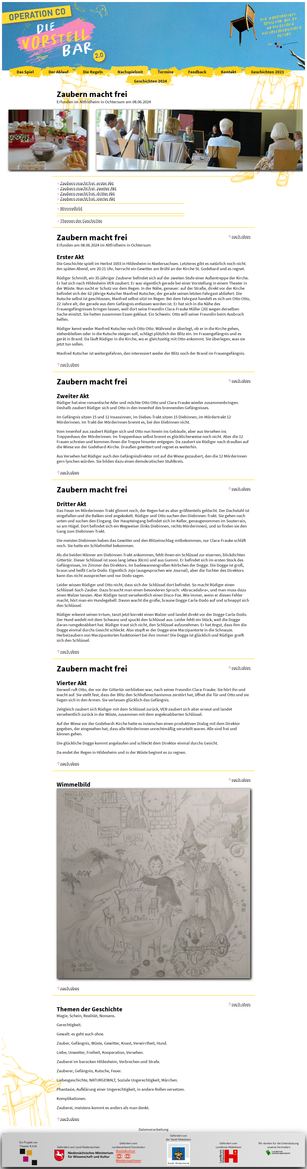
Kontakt (228, 71)
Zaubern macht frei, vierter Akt (87, 198)
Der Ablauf (58, 71)
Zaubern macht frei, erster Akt (86, 183)
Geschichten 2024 (150, 81)
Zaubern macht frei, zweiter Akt (88, 188)
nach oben (241, 236)
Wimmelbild (71, 208)
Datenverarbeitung (154, 1129)
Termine (166, 71)
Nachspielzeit (130, 71)
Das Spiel (25, 71)
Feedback (197, 71)
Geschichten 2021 (267, 71)
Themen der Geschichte (81, 220)
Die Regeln (93, 71)
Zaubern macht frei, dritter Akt (87, 193)
